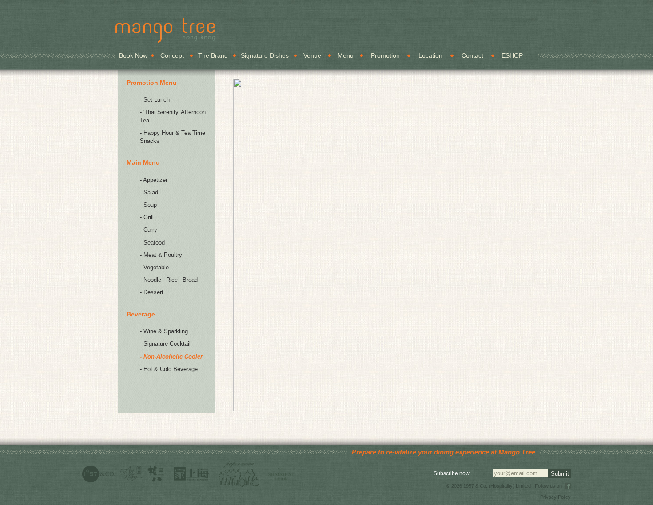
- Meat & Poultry (161, 255)
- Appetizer (153, 180)
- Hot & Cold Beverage (169, 369)
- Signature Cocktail (165, 343)
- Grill (147, 217)
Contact (472, 55)
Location (430, 55)
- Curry (148, 229)
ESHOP (512, 55)
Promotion (385, 55)
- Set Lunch (155, 99)
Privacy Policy (555, 497)
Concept (172, 55)
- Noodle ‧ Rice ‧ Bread (169, 279)
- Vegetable (154, 267)
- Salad (149, 192)
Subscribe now (452, 473)
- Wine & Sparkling (164, 331)
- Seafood (152, 242)
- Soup (148, 204)
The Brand (213, 55)
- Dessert (151, 292)
